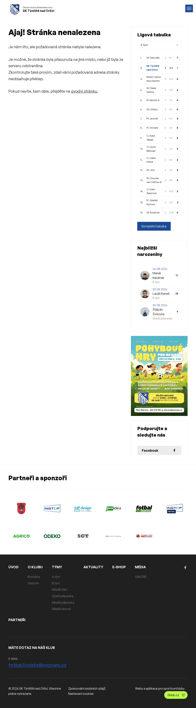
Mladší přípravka (63, 602)
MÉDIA (140, 567)
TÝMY (57, 567)
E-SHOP (119, 567)
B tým (56, 583)
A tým (56, 577)
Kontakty (34, 577)
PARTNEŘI (16, 620)
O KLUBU (35, 567)
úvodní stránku (84, 91)
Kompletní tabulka (154, 226)
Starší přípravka (62, 596)
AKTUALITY (93, 567)
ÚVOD (13, 567)
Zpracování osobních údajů (86, 688)
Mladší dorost (61, 609)
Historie (33, 583)
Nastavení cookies (81, 694)
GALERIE (141, 577)
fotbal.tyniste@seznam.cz (37, 665)
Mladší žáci (59, 589)
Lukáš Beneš (161, 294)
